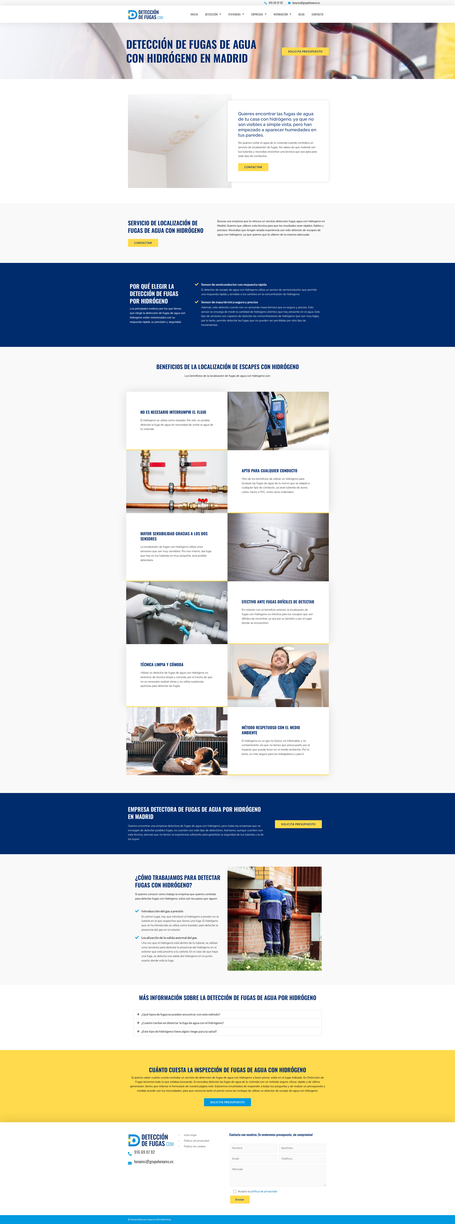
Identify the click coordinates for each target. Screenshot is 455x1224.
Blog (302, 14)
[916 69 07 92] (265, 2)
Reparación (281, 14)
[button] (227, 1014)
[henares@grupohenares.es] (289, 2)
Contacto (317, 14)
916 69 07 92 (276, 3)
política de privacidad (263, 1191)
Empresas (257, 14)
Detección (211, 14)
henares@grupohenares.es (306, 3)
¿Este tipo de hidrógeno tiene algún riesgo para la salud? (179, 1031)
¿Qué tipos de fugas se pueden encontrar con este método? (180, 1014)
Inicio (194, 14)
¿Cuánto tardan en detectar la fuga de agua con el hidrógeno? (182, 1023)
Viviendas (234, 14)
